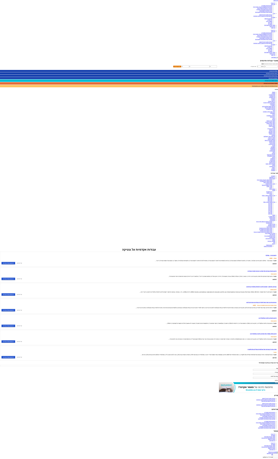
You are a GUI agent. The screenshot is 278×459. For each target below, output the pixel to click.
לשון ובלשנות (272, 126)
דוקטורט (273, 176)
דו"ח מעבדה (269, 191)
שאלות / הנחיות (271, 241)
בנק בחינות (272, 26)
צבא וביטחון (272, 162)
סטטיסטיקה (272, 150)
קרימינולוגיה (272, 166)
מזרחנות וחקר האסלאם (269, 136)
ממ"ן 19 (270, 213)
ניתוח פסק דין (272, 216)
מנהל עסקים (272, 141)
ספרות (273, 153)
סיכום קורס (272, 220)
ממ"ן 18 (270, 212)
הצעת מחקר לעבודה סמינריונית (264, 180)
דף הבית (273, 3)
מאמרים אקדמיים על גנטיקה (270, 83)
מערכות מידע (272, 144)
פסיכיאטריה (272, 161)
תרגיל (270, 194)
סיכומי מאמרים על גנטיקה (271, 80)
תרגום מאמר (269, 245)
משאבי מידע (269, 21)
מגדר (273, 127)
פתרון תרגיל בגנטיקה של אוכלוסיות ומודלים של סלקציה (262, 349)
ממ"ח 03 (270, 199)
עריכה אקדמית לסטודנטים (266, 11)
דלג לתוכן (275, 0)
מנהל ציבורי (272, 143)
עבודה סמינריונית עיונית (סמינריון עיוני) (263, 232)
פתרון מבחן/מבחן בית (269, 236)
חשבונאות (272, 113)
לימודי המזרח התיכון (270, 122)
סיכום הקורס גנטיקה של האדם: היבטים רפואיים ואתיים (262, 271)
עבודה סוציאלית (271, 156)
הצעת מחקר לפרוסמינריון (266, 181)
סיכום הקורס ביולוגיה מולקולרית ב (267, 318)
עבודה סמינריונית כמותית (266, 230)
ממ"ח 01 (270, 197)
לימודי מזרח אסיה (270, 123)
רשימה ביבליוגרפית (270, 238)
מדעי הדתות (272, 130)
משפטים (273, 147)
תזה (274, 242)
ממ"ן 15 (270, 208)
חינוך (274, 110)
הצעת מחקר (272, 178)
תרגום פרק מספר (268, 246)
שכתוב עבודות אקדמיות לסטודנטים (263, 12)
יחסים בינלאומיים (271, 115)
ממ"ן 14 (270, 207)
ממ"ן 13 (270, 206)
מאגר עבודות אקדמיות (269, 25)
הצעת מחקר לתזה (267, 182)
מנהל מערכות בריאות (270, 140)
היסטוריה (273, 105)
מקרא (273, 145)
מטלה (273, 190)
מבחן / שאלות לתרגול (267, 185)
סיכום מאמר (272, 217)
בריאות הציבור (271, 101)
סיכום (270, 187)
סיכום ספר (272, 219)
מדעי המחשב (272, 132)
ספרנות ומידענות (271, 154)
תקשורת (273, 170)
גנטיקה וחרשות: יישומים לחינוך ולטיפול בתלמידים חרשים (261, 286)
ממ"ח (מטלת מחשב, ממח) (268, 195)
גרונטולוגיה (272, 104)
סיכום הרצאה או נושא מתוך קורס (264, 221)
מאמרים (273, 17)
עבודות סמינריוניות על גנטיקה (270, 75)
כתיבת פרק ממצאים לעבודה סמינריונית (262, 7)
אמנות (273, 92)
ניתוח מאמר (269, 193)
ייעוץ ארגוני (272, 117)
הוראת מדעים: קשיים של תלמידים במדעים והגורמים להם (261, 302)
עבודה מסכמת (271, 225)
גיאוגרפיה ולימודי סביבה (269, 102)
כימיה (273, 118)
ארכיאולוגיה (272, 96)
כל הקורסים (272, 440)
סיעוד (273, 152)
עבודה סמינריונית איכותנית (265, 228)
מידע (274, 13)
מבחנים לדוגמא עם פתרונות (268, 401)
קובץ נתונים (272, 237)
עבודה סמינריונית (271, 226)
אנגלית (273, 93)
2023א (254, 305)
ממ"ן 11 (270, 203)
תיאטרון (273, 169)
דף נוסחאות (272, 177)
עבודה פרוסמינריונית (270, 233)
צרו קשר (273, 27)
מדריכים (270, 22)
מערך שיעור (269, 186)
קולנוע (273, 165)
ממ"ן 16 (270, 210)
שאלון (273, 240)
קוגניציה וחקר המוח (270, 163)
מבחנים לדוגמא (268, 18)
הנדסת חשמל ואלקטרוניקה (268, 106)
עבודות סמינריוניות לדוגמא (265, 14)
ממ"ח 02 (270, 198)
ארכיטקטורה (272, 97)
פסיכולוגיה (272, 160)
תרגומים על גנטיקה (273, 78)
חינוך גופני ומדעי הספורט (269, 111)
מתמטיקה (272, 148)
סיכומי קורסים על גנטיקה (271, 73)
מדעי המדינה (272, 131)
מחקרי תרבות (271, 137)
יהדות (273, 114)
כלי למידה (269, 20)
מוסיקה (273, 135)
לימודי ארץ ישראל (271, 120)
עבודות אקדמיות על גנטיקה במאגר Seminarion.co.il (264, 86)
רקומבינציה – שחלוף (271, 255)
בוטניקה (273, 98)
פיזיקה (273, 157)
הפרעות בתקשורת (270, 109)
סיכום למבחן (269, 223)
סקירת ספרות (271, 224)
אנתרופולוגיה (272, 94)
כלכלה (273, 119)
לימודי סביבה (272, 124)
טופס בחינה (272, 189)
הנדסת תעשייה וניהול (270, 107)
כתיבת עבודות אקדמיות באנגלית (264, 9)
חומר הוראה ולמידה (270, 183)
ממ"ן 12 (270, 204)
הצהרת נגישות (271, 439)
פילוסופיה (272, 158)
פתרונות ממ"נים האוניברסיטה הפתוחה (262, 16)
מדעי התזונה (272, 134)
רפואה (273, 167)
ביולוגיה (273, 100)
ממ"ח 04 (270, 200)
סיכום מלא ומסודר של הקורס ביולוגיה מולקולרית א (263, 333)
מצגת (273, 215)
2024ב (270, 258)
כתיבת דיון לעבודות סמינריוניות (264, 8)
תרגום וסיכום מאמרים (267, 5)
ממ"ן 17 (270, 211)
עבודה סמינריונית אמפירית (265, 229)
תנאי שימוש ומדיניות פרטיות (268, 438)
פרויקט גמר (272, 234)
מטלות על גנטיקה (273, 71)
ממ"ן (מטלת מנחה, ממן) (269, 202)
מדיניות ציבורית (271, 128)
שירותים (273, 4)
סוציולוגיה (272, 149)
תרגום (273, 243)
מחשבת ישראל (271, 139)
